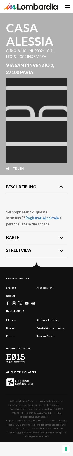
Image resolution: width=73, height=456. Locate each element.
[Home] (31, 6)
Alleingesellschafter (48, 320)
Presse (10, 336)
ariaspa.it (11, 287)
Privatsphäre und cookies (50, 328)
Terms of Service (46, 336)
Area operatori (45, 287)
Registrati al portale (42, 218)
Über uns (11, 320)
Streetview (18, 250)
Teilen (18, 168)
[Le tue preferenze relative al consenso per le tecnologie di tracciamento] (66, 449)
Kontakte (11, 328)
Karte (12, 237)
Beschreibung (21, 186)
